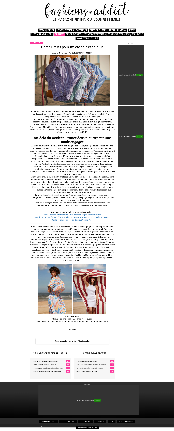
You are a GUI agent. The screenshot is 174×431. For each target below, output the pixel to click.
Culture (95, 30)
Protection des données (87, 428)
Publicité (100, 421)
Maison (121, 30)
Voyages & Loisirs (87, 38)
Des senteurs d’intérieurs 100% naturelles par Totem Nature (72, 215)
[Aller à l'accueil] (87, 11)
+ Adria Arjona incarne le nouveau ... (87, 371)
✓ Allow (139, 75)
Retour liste (36, 43)
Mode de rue (73, 34)
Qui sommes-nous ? (48, 421)
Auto (132, 30)
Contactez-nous (68, 421)
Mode (51, 30)
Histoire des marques (121, 34)
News (42, 30)
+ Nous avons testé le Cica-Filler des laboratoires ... (92, 364)
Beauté (59, 34)
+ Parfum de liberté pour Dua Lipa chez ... (44, 364)
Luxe (60, 30)
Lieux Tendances (42, 34)
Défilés (69, 30)
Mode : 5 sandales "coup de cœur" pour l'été (72, 220)
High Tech (108, 30)
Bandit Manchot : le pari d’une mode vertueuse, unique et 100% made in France (72, 217)
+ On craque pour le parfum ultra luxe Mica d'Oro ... (47, 368)
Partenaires (85, 421)
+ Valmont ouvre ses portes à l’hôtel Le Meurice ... (47, 371)
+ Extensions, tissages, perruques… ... (87, 361)
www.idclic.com (140, 426)
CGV (111, 421)
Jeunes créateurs (94, 34)
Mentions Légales (126, 421)
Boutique (82, 30)
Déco (140, 34)
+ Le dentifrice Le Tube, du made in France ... (89, 368)
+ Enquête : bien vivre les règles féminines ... (45, 361)
